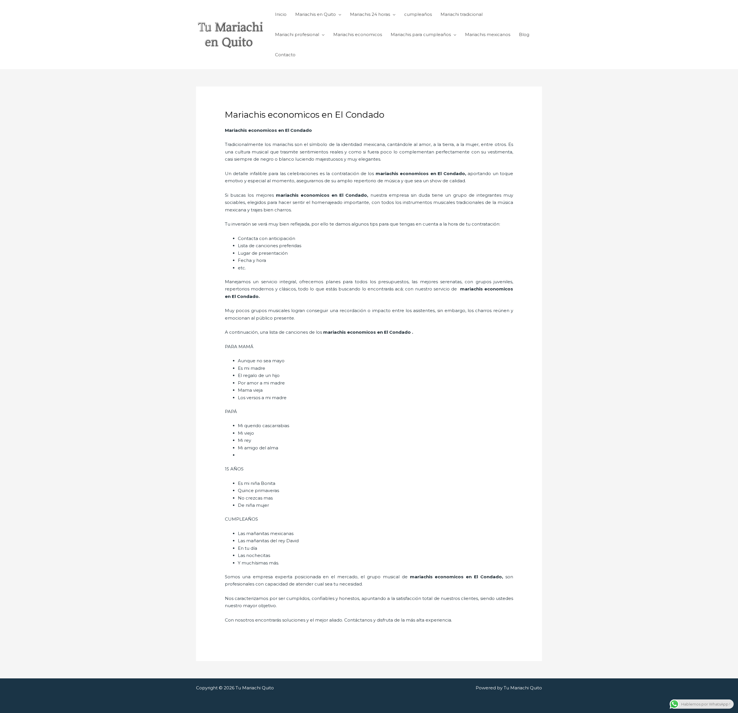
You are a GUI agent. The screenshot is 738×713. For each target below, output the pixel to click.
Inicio (281, 14)
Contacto (285, 54)
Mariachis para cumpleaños (421, 34)
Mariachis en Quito (315, 14)
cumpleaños (418, 14)
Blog (524, 34)
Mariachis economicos (357, 34)
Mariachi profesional (297, 34)
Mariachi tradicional (461, 14)
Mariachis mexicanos (487, 34)
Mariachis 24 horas (370, 14)
